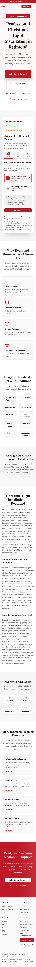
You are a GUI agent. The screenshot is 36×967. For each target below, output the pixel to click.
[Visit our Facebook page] (21, 945)
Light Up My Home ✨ (18, 74)
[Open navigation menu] (33, 6)
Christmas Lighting (9, 906)
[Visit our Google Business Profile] (32, 945)
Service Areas (24, 912)
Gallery (4, 922)
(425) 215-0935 (25, 922)
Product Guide (7, 909)
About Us (23, 906)
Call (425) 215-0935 (18, 84)
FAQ (3, 931)
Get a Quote (27, 940)
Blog (4, 925)
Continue (16, 210)
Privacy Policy (4, 960)
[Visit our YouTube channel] (28, 945)
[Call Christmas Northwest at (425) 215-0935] (25, 1)
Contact (5, 934)
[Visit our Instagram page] (24, 945)
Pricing (4, 928)
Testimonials (24, 909)
